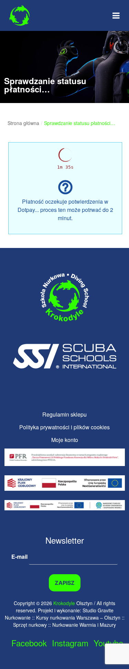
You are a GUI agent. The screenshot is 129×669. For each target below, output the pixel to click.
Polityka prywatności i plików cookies (64, 427)
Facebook (29, 643)
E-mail (20, 556)
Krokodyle (64, 603)
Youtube (108, 643)
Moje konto (64, 440)
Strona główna (23, 123)
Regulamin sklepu (64, 414)
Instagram (70, 643)
